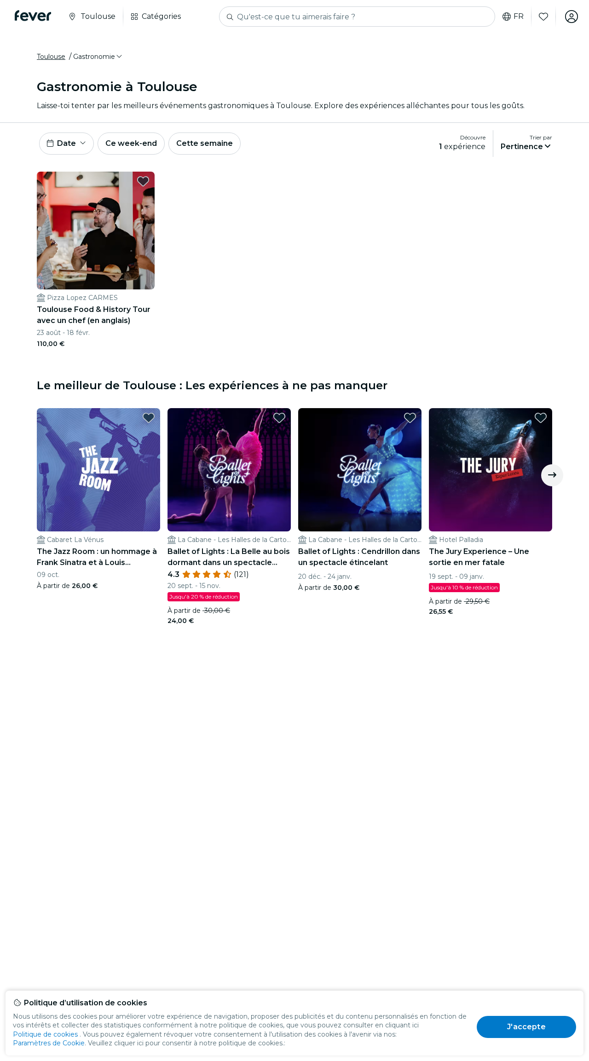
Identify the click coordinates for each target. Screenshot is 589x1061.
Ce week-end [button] (131, 143)
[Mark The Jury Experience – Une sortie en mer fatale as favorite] (541, 418)
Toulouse (51, 56)
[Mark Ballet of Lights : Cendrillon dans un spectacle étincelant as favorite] (410, 418)
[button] (98, 56)
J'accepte (526, 1026)
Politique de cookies (45, 1034)
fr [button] (519, 16)
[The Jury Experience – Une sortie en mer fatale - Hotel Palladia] (490, 469)
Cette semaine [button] (204, 143)
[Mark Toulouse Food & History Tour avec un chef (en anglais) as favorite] (143, 181)
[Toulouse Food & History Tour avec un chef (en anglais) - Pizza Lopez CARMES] (96, 230)
